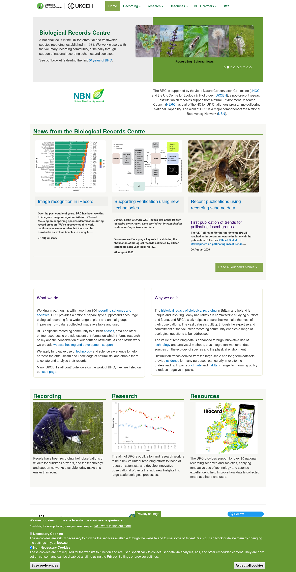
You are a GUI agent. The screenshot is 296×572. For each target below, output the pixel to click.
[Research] (148, 426)
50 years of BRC (100, 60)
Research (154, 6)
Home (112, 6)
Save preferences (44, 565)
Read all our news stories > (237, 267)
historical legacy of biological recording (188, 310)
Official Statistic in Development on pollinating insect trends (216, 242)
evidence (172, 360)
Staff (226, 6)
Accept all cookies (250, 565)
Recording (131, 6)
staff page (49, 371)
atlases (109, 331)
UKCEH (221, 95)
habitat (213, 365)
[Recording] (68, 427)
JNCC (255, 90)
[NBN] (89, 95)
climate (196, 365)
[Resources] (227, 427)
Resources (178, 6)
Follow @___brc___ (238, 516)
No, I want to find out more (112, 525)
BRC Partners (204, 6)
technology (84, 351)
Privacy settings (148, 513)
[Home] (68, 6)
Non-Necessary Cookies (51, 547)
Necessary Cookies (48, 533)
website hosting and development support (83, 344)
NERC (171, 104)
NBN (221, 113)
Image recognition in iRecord (65, 201)
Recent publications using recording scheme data (216, 204)
